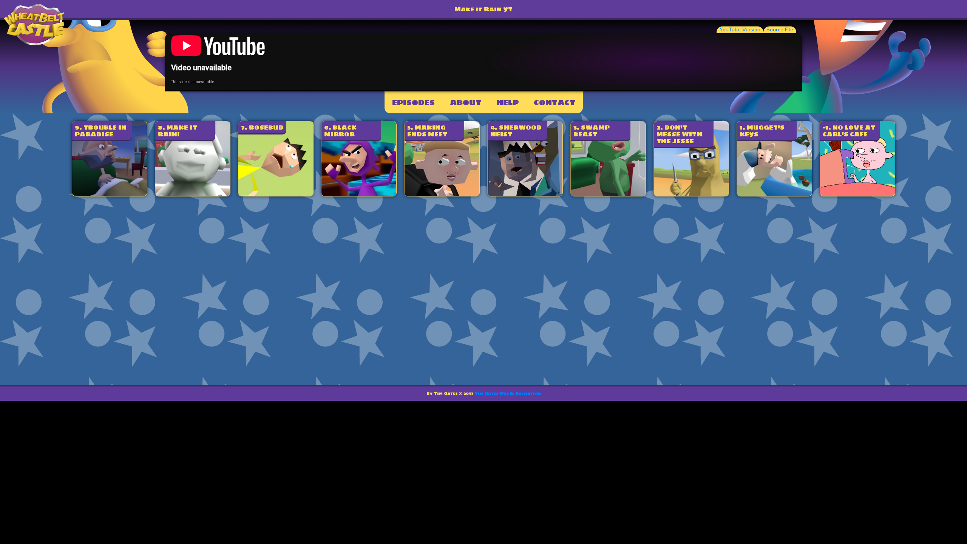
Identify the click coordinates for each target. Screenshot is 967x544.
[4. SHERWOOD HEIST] (525, 194)
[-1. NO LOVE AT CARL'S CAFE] (857, 194)
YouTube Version (740, 29)
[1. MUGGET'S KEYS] (774, 194)
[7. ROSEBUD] (275, 194)
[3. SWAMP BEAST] (608, 194)
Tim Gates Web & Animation (507, 393)
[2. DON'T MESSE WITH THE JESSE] (691, 194)
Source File (779, 29)
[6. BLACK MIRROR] (358, 194)
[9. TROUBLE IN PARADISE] (109, 194)
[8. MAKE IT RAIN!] (192, 194)
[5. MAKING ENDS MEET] (442, 194)
